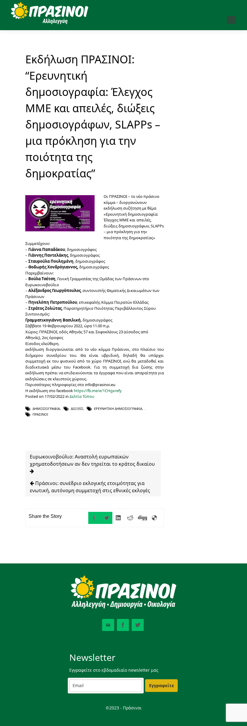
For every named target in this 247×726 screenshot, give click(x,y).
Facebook (123, 625)
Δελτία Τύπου (82, 396)
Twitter (138, 625)
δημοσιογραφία (46, 408)
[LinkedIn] (118, 518)
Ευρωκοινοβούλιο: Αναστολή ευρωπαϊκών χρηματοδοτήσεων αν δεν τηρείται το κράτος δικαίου (92, 460)
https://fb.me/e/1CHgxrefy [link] (98, 390)
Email (108, 625)
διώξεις (77, 408)
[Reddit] (130, 518)
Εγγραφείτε (161, 685)
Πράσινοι (40, 414)
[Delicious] (155, 518)
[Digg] (142, 518)
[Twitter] (106, 518)
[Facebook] (94, 518)
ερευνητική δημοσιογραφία (118, 408)
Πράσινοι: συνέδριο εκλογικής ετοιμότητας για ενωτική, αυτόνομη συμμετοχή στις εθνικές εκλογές (90, 487)
